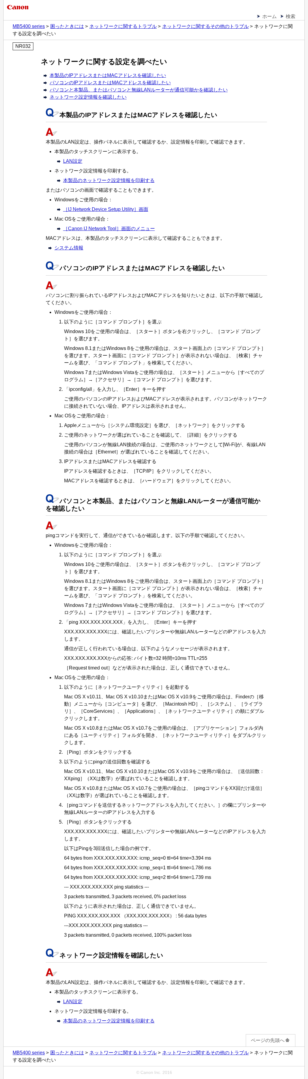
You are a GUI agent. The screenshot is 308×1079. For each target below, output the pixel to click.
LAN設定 (72, 161)
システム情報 (68, 247)
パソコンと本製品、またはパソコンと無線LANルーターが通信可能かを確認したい (139, 89)
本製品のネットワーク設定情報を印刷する (109, 180)
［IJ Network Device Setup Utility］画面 (105, 209)
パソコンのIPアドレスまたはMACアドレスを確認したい (110, 82)
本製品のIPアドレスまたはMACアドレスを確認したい (108, 75)
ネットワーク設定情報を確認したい (88, 97)
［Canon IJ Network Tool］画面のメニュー (109, 228)
